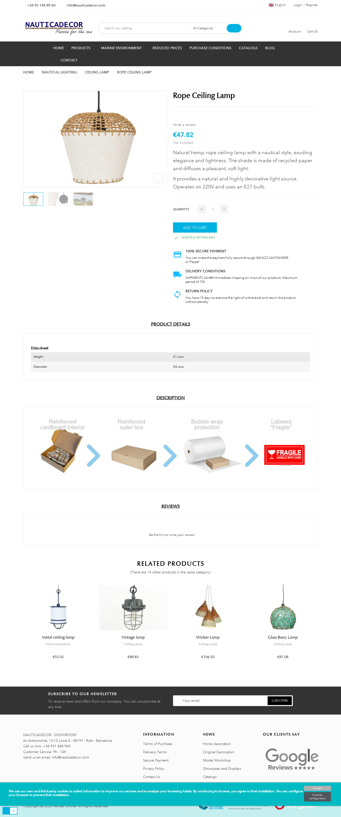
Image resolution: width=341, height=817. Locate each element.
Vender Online (64, 806)
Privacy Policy (153, 768)
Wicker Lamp (208, 637)
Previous (20, 625)
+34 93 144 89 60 (41, 5)
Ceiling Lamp (133, 644)
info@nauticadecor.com (86, 5)
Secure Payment (156, 760)
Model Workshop (217, 760)
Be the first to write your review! (172, 535)
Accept (317, 788)
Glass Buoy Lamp (283, 637)
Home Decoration (58, 644)
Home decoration (217, 744)
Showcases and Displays (222, 768)
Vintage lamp (133, 637)
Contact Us (151, 777)
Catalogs (210, 777)
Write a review (184, 124)
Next (321, 625)
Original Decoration (218, 752)
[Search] (234, 28)
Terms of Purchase (157, 744)
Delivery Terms (155, 752)
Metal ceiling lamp (58, 637)
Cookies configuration (317, 796)
